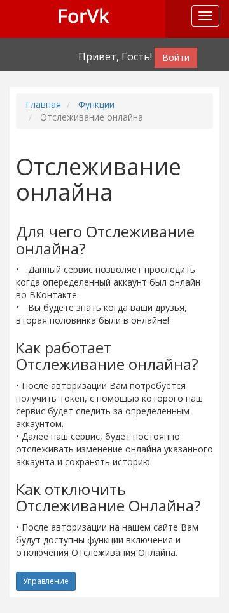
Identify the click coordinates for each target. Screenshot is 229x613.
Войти (176, 57)
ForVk (83, 16)
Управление (46, 581)
